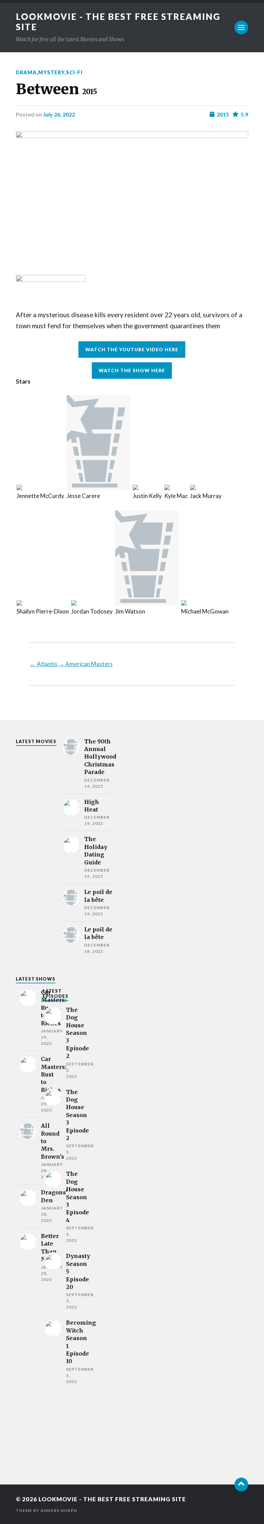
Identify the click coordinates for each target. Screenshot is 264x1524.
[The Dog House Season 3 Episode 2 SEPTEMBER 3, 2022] (49, 1043)
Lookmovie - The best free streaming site (112, 1499)
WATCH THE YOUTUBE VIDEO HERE (131, 349)
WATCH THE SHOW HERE (132, 370)
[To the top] (241, 1484)
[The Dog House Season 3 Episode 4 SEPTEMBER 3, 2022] (49, 1207)
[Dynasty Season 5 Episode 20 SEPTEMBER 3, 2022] (49, 1281)
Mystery (51, 72)
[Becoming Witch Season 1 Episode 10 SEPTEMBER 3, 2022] (49, 1351)
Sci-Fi (74, 72)
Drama (26, 72)
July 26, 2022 (59, 114)
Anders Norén (59, 1510)
